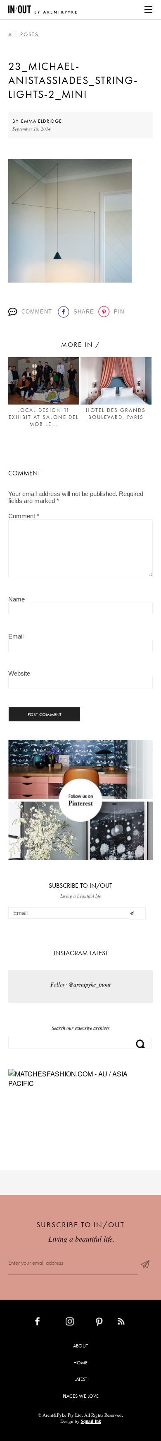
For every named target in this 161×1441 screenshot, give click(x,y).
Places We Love (81, 1396)
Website (19, 673)
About (80, 1346)
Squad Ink (91, 1421)
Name (16, 599)
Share (82, 312)
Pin (118, 312)
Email (16, 636)
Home (80, 1362)
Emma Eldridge (41, 121)
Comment (36, 312)
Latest (80, 1379)
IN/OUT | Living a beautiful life (42, 9)
